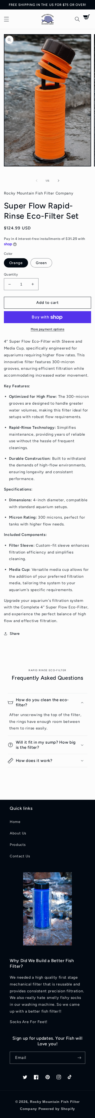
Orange (16, 263)
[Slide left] (36, 180)
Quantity (11, 274)
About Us (18, 833)
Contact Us (20, 856)
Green (41, 263)
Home (15, 822)
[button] (6, 19)
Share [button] (15, 633)
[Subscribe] (79, 1058)
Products (18, 844)
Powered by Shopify (56, 1109)
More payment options (48, 329)
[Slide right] (58, 180)
